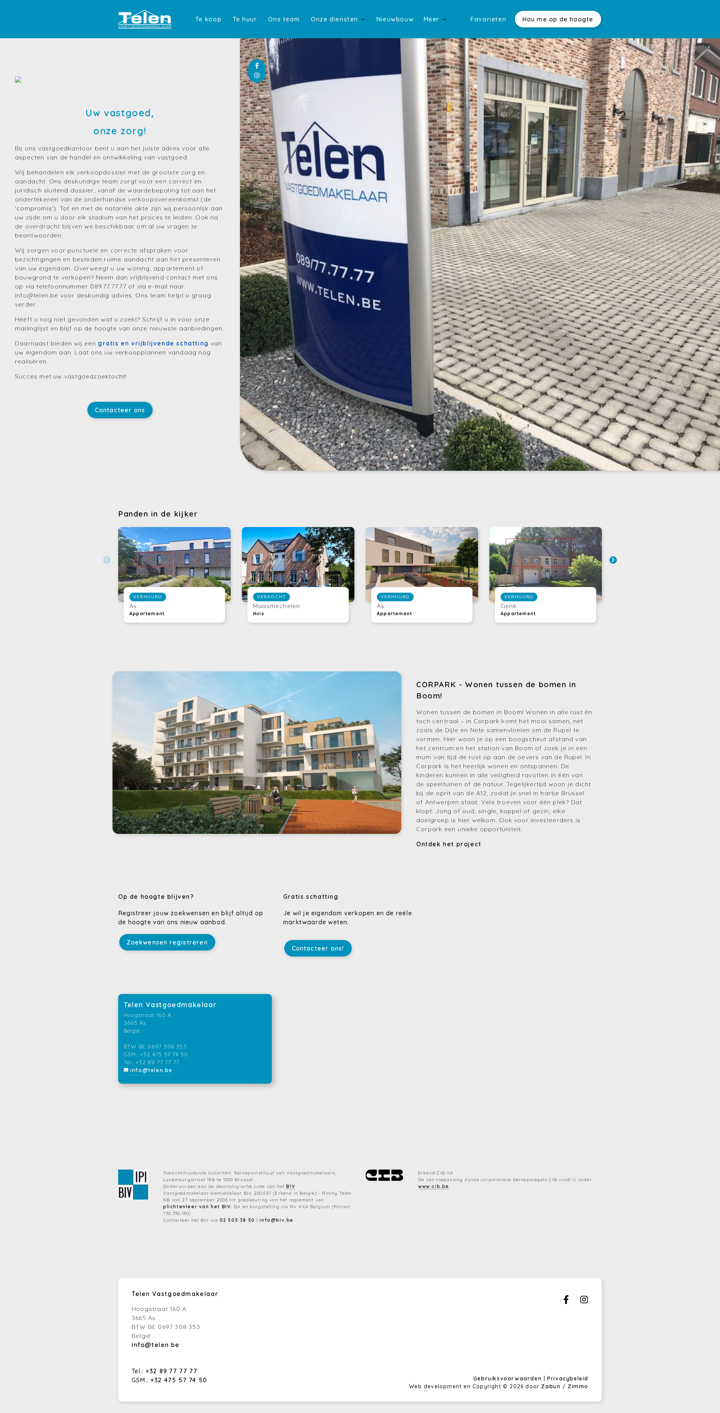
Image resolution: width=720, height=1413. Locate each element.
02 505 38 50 (237, 1220)
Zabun (550, 1386)
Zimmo (578, 1386)
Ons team (284, 19)
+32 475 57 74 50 (178, 1380)
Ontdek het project (449, 844)
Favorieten (488, 19)
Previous (107, 560)
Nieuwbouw (395, 19)
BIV (290, 1186)
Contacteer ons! (318, 948)
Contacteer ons (120, 410)
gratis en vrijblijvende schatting (153, 343)
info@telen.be (151, 1070)
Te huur (245, 19)
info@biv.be (277, 1220)
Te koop (208, 19)
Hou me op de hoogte (558, 19)
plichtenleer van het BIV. (197, 1206)
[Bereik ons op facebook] (566, 1301)
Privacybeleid (567, 1378)
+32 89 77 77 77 (171, 1371)
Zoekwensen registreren (167, 942)
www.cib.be (433, 1186)
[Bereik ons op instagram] (584, 1301)
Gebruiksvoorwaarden (508, 1378)
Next (613, 560)
